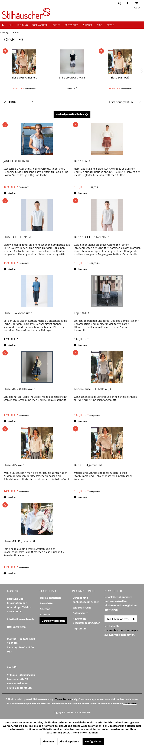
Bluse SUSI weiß (120, 77)
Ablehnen (48, 741)
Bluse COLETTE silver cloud (91, 237)
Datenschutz (80, 613)
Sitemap (45, 609)
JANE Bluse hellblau (16, 161)
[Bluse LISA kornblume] (37, 291)
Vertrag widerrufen (53, 620)
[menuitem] (118, 3)
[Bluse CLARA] (107, 139)
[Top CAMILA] (107, 291)
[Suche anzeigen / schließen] (119, 3)
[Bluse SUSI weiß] (120, 61)
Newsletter (47, 603)
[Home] (4, 25)
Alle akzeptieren (69, 741)
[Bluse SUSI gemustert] (24, 61)
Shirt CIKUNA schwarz (72, 77)
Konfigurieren (93, 741)
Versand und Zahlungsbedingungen (86, 600)
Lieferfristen (130, 703)
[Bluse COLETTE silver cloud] (107, 215)
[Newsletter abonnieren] (133, 618)
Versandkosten (63, 699)
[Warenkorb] (137, 3)
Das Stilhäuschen (50, 597)
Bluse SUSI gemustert (24, 77)
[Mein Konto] (128, 3)
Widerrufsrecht (82, 607)
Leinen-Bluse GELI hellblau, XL (93, 389)
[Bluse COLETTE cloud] (37, 215)
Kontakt (45, 614)
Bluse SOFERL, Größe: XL (19, 541)
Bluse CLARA (82, 161)
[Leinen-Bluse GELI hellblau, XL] (107, 367)
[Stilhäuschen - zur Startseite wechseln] (26, 13)
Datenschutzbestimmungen (121, 630)
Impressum (80, 628)
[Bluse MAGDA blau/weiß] (37, 367)
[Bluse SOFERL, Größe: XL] (37, 519)
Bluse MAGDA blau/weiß (19, 389)
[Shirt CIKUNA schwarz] (72, 61)
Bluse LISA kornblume (18, 313)
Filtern (11, 101)
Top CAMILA (82, 313)
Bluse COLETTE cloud (17, 237)
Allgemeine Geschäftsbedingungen (86, 621)
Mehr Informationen (85, 732)
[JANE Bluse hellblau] (37, 139)
